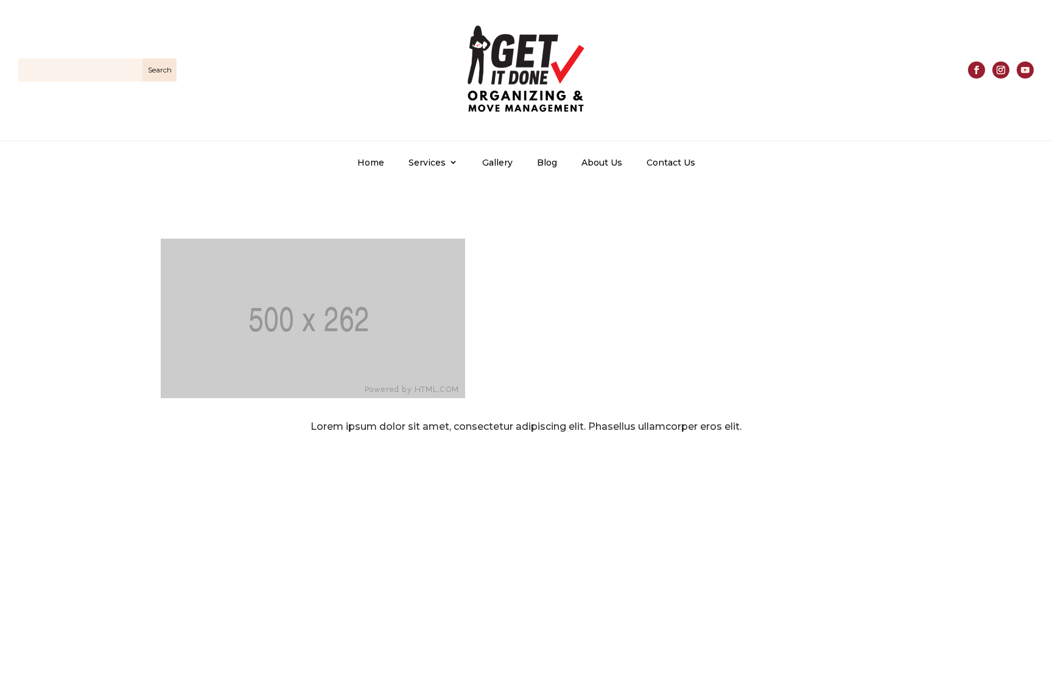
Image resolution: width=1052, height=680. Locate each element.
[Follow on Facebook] (976, 70)
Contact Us (671, 162)
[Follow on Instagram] (1000, 70)
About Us (601, 162)
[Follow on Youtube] (1025, 70)
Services (427, 162)
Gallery (497, 162)
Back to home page (526, 470)
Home (370, 162)
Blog (547, 162)
